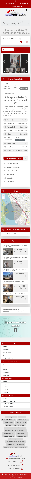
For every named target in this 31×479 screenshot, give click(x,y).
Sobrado (4, 369)
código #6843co (19, 428)
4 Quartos (5, 389)
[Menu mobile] (15, 13)
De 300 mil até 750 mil (8, 404)
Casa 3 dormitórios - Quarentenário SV (14, 294)
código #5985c (23, 419)
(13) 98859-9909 (17, 6)
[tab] (8, 49)
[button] (5, 61)
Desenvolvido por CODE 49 (15, 477)
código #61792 (22, 436)
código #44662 (22, 433)
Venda (10, 22)
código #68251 (19, 425)
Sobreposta (7, 24)
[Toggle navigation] (26, 10)
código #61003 (9, 433)
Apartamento (6, 364)
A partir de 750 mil (7, 406)
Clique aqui (6, 311)
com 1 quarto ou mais (15, 439)
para (9, 422)
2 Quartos (5, 384)
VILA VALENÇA (6, 352)
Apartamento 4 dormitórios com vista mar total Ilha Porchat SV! (15, 270)
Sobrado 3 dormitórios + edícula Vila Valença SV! (13, 282)
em (8, 419)
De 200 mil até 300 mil (8, 401)
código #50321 (20, 430)
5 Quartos (5, 392)
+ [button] (3, 195)
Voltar (27, 24)
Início (5, 22)
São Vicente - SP (19, 22)
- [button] (3, 198)
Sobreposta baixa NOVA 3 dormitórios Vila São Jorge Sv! (15, 245)
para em (15, 447)
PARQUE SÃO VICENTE (8, 358)
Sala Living (5, 375)
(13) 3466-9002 (23, 3)
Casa (3, 367)
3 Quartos (5, 387)
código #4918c (11, 417)
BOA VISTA (5, 349)
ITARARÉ (4, 347)
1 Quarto (4, 381)
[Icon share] (15, 1)
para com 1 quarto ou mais (15, 441)
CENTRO (4, 355)
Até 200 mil (5, 398)
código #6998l (21, 422)
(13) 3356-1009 (9, 3)
